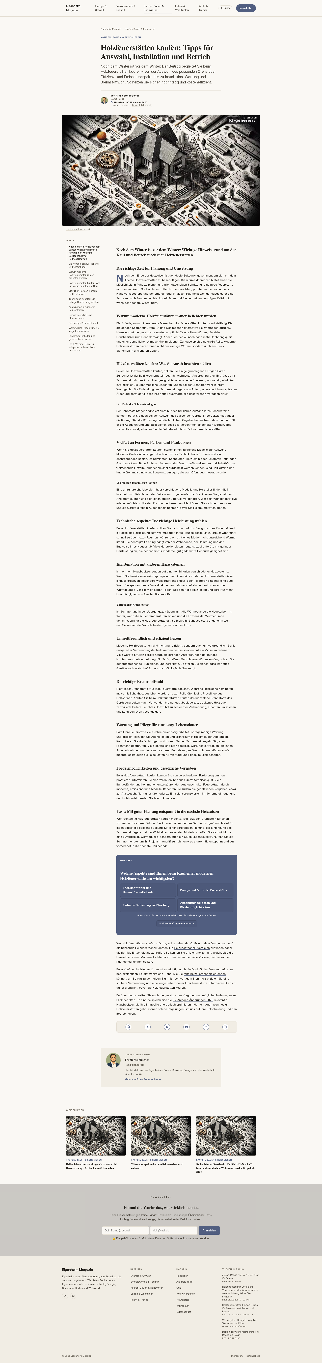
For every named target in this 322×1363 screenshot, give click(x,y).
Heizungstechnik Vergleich (192, 948)
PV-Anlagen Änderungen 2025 (193, 1000)
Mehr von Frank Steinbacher (141, 1079)
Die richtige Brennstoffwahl (83, 323)
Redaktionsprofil (134, 1064)
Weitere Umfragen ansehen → (176, 923)
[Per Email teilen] (206, 1027)
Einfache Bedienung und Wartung (146, 905)
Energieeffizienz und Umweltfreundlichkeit (138, 890)
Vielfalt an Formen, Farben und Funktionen (83, 292)
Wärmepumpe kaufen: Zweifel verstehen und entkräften (156, 1166)
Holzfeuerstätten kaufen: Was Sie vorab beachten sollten (84, 284)
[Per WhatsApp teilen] (128, 1027)
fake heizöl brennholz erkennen (205, 974)
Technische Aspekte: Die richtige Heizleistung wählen (84, 300)
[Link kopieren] (225, 1027)
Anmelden (209, 1230)
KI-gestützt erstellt (142, 105)
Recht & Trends (203, 8)
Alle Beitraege (184, 1281)
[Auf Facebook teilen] (167, 1027)
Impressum (182, 1305)
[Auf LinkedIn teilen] (186, 1027)
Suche (227, 8)
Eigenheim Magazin (73, 8)
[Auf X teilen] (148, 1027)
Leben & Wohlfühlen (182, 8)
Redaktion (182, 1275)
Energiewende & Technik (125, 8)
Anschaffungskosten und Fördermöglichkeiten (198, 905)
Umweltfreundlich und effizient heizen (80, 316)
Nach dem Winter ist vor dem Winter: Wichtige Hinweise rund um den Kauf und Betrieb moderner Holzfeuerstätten (84, 252)
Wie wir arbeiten (185, 1293)
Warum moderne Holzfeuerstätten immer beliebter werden (81, 274)
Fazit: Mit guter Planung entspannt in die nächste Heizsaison (82, 347)
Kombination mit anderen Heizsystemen (82, 308)
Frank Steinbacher (127, 95)
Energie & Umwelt (100, 8)
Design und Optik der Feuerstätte (203, 890)
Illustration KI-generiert (78, 229)
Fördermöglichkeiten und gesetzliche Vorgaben (82, 337)
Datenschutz (183, 1311)
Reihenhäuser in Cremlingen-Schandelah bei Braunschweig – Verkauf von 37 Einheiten (91, 1166)
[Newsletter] (73, 1296)
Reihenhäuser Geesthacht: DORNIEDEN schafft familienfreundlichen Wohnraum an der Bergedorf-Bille (225, 1168)
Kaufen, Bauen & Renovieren (154, 8)
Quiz (178, 1287)
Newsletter (246, 8)
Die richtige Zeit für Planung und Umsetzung (84, 265)
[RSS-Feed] (65, 1296)
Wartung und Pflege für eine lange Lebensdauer (84, 329)
